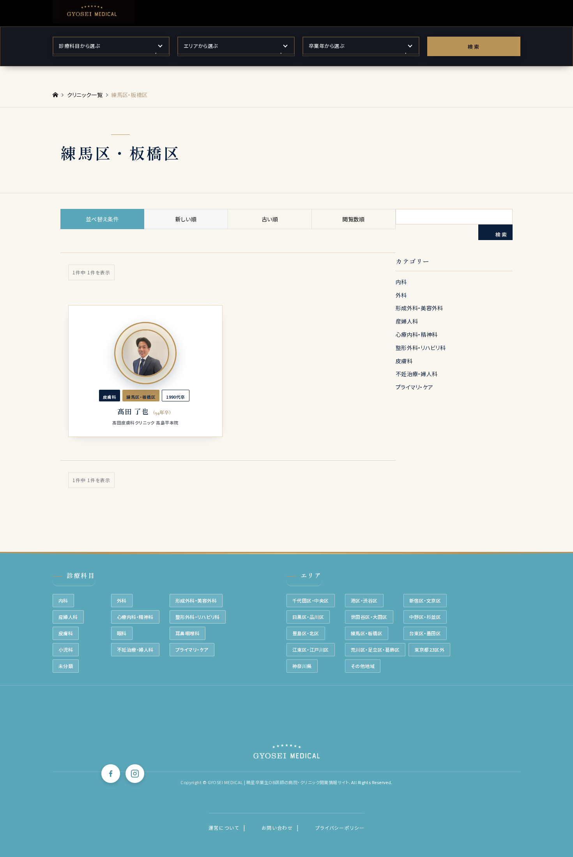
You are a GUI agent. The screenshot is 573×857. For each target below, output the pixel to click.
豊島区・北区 (305, 633)
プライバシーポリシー (340, 827)
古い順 (270, 219)
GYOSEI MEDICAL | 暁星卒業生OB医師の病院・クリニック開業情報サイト (278, 782)
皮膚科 (404, 361)
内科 (401, 282)
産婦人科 (407, 321)
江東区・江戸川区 (310, 649)
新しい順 (185, 219)
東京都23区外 (429, 649)
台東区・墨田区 (425, 633)
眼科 (122, 633)
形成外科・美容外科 (419, 308)
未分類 (65, 666)
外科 (401, 295)
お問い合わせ (277, 827)
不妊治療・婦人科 (416, 374)
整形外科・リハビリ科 (421, 348)
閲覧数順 (353, 219)
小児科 (65, 649)
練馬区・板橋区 (366, 633)
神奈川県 (302, 666)
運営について (224, 827)
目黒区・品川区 (308, 616)
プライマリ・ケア (414, 387)
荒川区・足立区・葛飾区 (375, 649)
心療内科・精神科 (416, 334)
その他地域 (363, 666)
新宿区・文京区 (425, 600)
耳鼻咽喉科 (187, 633)
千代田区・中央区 (310, 600)
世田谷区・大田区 (369, 616)
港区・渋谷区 (364, 600)
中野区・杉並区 (425, 616)
